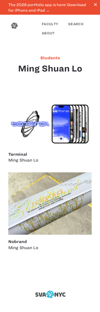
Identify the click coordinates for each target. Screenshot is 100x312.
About (48, 33)
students (50, 58)
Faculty (50, 24)
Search (76, 24)
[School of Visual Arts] (50, 294)
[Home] (14, 26)
